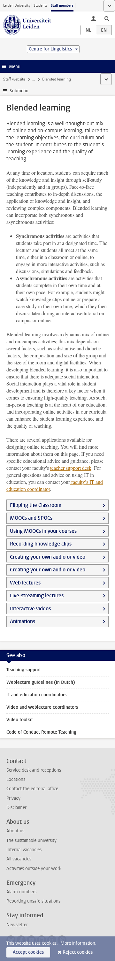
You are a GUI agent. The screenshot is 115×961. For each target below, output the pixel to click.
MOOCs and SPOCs (31, 518)
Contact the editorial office (32, 789)
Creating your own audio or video (48, 556)
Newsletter (17, 925)
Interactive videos (30, 608)
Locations (15, 779)
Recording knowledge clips (41, 543)
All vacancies (18, 859)
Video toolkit (19, 720)
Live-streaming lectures (37, 595)
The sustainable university (31, 840)
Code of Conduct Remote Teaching (41, 732)
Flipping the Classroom (35, 505)
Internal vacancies (24, 850)
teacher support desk (70, 467)
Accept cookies (28, 952)
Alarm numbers (21, 892)
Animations (22, 621)
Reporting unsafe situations (33, 901)
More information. (78, 943)
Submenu (19, 91)
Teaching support (23, 670)
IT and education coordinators (36, 695)
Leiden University (16, 5)
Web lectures (25, 582)
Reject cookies (78, 952)
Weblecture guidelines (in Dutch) (40, 682)
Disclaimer (16, 808)
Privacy (13, 798)
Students (40, 5)
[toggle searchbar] (107, 18)
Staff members (62, 5)
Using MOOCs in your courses (43, 531)
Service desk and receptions (33, 770)
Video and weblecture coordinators (42, 707)
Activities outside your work (33, 869)
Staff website (14, 79)
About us (15, 831)
